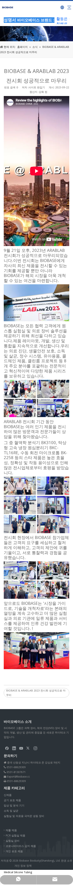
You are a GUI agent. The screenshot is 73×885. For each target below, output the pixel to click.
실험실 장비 (12, 840)
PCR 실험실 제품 (15, 835)
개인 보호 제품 (14, 851)
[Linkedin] (14, 748)
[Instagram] (35, 748)
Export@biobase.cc (18, 776)
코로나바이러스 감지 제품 (21, 846)
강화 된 (43, 92)
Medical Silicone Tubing (18, 872)
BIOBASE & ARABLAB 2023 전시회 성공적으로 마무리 (36, 693)
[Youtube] (21, 748)
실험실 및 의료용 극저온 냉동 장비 (24, 816)
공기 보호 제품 (12, 800)
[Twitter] (28, 748)
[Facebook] (7, 748)
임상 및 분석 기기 (14, 805)
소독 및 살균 (11, 810)
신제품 (8, 795)
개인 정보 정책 (23, 865)
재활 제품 (11, 830)
